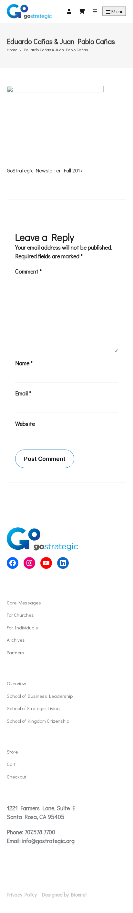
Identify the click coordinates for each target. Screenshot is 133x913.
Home (12, 49)
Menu (117, 11)
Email (23, 393)
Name (24, 363)
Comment (28, 271)
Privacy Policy (22, 894)
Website (25, 423)
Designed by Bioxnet (64, 894)
